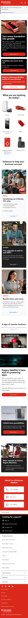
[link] (8, 12)
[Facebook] (2, 586)
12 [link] (9, 81)
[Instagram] (6, 586)
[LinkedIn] (12, 586)
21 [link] (12, 210)
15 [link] (11, 252)
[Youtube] (9, 586)
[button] (25, 3)
